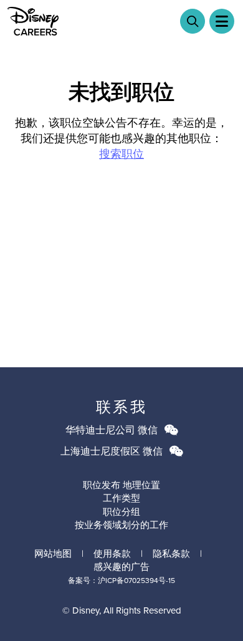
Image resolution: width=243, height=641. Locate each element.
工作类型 (121, 498)
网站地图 (53, 554)
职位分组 (121, 512)
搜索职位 (121, 154)
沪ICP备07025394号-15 (136, 580)
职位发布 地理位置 (121, 485)
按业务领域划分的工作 (121, 525)
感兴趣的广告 (121, 567)
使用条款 (112, 554)
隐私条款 (171, 554)
